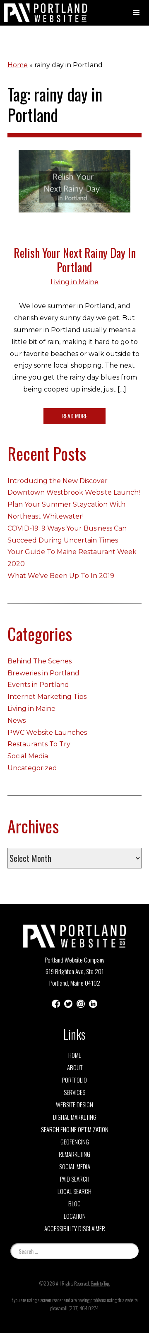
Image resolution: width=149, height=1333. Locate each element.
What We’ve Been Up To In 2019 (60, 576)
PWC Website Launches (47, 732)
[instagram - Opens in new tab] (81, 1003)
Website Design (74, 1104)
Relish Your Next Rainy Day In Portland (75, 260)
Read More (74, 415)
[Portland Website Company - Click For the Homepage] (41, 12)
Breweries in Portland (43, 673)
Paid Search (74, 1179)
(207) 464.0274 (83, 1308)
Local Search (74, 1191)
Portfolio (74, 1080)
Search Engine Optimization (74, 1129)
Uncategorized (32, 768)
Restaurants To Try (38, 744)
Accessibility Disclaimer (74, 1228)
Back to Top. (100, 1283)
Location (75, 1216)
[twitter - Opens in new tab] (68, 1003)
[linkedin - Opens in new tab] (93, 1003)
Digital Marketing (74, 1117)
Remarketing (74, 1154)
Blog (74, 1203)
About (74, 1067)
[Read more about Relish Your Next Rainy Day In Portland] (74, 187)
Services (74, 1092)
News (16, 720)
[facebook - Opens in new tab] (56, 1003)
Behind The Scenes (39, 661)
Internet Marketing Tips (47, 697)
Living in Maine (74, 282)
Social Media (27, 756)
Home (17, 65)
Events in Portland (38, 685)
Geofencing (74, 1141)
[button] (136, 12)
